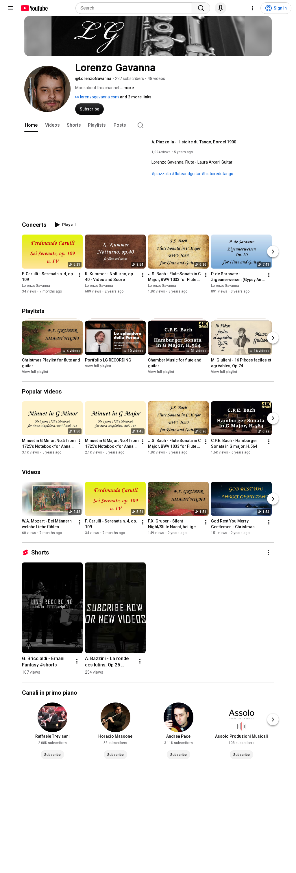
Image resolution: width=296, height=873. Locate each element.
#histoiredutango (217, 173)
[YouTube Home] (34, 8)
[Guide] (10, 8)
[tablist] (148, 125)
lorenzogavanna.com (99, 97)
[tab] (31, 125)
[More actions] (80, 275)
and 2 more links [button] (135, 97)
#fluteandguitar (186, 173)
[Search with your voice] (220, 8)
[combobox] (135, 8)
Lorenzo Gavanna (36, 286)
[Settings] (252, 8)
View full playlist (35, 372)
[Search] (201, 8)
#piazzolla (161, 173)
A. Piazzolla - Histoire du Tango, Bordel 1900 (193, 142)
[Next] (273, 251)
